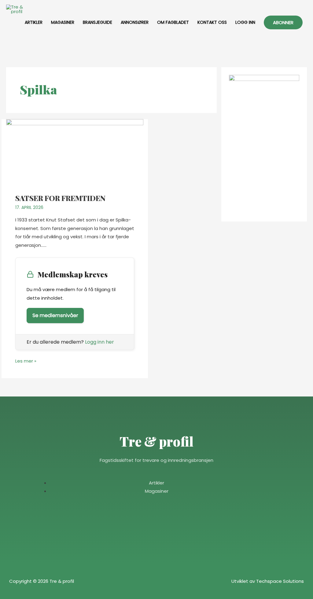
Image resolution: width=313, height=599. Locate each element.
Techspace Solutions (280, 581)
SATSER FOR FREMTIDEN (60, 198)
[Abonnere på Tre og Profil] (264, 144)
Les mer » (25, 360)
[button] (283, 22)
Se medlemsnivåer (55, 315)
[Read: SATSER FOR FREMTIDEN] (74, 152)
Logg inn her (99, 341)
